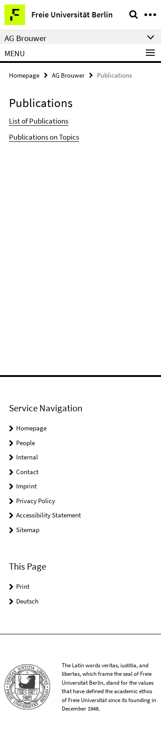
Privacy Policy (35, 500)
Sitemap (27, 529)
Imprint (26, 486)
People (25, 442)
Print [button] (23, 586)
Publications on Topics (44, 137)
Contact (27, 471)
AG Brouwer (68, 75)
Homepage (24, 75)
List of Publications (38, 121)
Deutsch (27, 601)
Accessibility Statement (48, 515)
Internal (27, 457)
